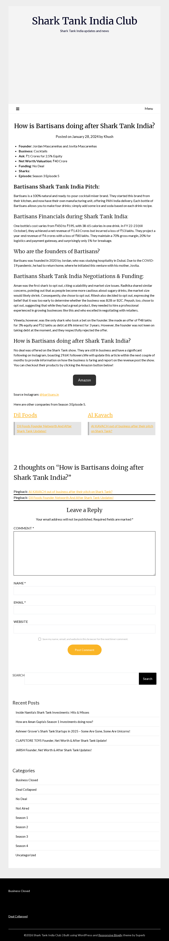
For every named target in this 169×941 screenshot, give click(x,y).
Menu (149, 108)
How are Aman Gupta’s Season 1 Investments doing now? (54, 722)
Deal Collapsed (26, 789)
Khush (108, 136)
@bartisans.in (49, 394)
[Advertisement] (84, 64)
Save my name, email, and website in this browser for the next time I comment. (85, 639)
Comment (24, 528)
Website (21, 621)
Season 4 (22, 846)
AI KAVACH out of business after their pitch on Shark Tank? (71, 491)
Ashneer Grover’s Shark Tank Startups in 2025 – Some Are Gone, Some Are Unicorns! (73, 731)
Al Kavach (100, 415)
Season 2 (22, 827)
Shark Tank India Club (84, 21)
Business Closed (27, 780)
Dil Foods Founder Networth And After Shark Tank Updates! (71, 497)
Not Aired (22, 808)
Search (19, 675)
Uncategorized (26, 855)
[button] (84, 380)
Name (20, 583)
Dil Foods (25, 415)
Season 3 (22, 836)
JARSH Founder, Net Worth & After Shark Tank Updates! (54, 750)
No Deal (21, 799)
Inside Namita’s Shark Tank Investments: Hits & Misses (52, 712)
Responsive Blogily (110, 935)
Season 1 (22, 817)
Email (20, 602)
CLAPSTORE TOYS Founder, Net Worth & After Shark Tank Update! (61, 740)
